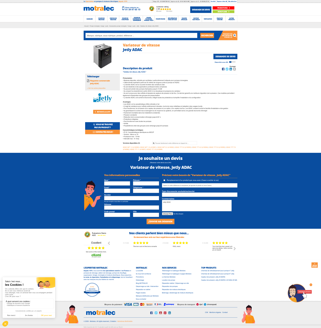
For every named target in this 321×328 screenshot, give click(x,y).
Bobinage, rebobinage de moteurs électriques (177, 293)
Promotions (140, 277)
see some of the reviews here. (96, 252)
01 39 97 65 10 (164, 1)
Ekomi (121, 327)
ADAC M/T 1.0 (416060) (131, 147)
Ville (135, 211)
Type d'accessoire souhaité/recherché (178, 191)
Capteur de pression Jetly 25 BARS (213, 277)
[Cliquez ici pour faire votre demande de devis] (299, 293)
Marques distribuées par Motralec (147, 296)
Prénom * (137, 180)
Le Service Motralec (169, 277)
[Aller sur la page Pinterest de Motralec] (165, 312)
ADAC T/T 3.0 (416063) (183, 147)
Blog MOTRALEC (142, 283)
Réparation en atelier (143, 289)
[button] (89, 19)
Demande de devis (225, 56)
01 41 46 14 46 (184, 1)
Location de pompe (168, 280)
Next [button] (235, 248)
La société (139, 270)
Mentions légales (215, 312)
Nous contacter (141, 299)
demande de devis (201, 9)
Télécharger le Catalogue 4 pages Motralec (176, 274)
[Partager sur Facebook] (223, 69)
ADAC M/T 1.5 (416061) (148, 147)
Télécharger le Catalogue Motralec (174, 270)
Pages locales (141, 293)
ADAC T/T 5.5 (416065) (217, 147)
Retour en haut (314, 265)
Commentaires (168, 198)
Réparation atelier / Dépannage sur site (175, 283)
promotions (222, 8)
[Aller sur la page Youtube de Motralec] (160, 312)
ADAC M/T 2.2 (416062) (166, 147)
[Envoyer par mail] (234, 69)
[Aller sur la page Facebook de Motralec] (151, 312)
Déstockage (140, 280)
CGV (206, 312)
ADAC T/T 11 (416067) (138, 149)
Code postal (109, 211)
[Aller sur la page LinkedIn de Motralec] (170, 312)
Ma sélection (232, 1)
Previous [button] (109, 243)
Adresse (107, 204)
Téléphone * (138, 187)
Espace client (221, 1)
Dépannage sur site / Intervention (147, 286)
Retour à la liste (103, 112)
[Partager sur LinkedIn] (230, 69)
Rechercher (207, 35)
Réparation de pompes (170, 286)
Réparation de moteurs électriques (174, 289)
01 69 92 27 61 (204, 1)
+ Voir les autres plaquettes (96, 88)
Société (213, 1)
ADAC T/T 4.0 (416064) (200, 147)
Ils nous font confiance (143, 274)
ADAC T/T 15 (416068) (155, 149)
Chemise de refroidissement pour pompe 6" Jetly (217, 274)
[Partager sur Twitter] (227, 69)
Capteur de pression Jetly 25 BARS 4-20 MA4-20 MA (219, 280)
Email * (107, 187)
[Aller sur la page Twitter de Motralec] (156, 312)
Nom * (106, 180)
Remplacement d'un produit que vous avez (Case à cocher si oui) (192, 180)
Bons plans (222, 11)
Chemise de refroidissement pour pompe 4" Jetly (217, 270)
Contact (225, 312)
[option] (133, 250)
